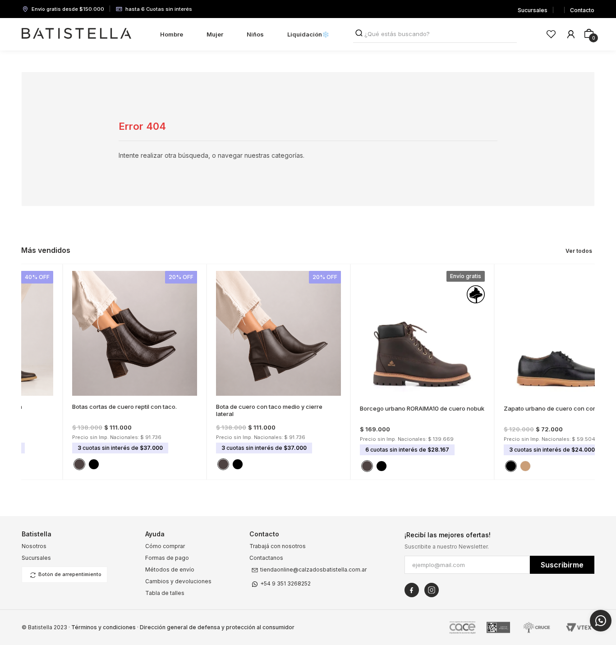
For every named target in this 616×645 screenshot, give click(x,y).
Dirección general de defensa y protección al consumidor (217, 627)
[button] (48, 388)
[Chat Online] (600, 620)
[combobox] (435, 34)
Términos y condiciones (103, 627)
